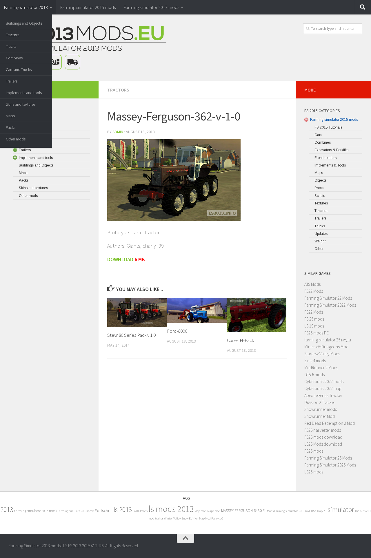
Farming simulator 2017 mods (151, 7)
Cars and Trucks (19, 69)
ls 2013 (123, 509)
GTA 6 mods (314, 374)
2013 (6, 509)
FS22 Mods (313, 291)
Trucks (11, 46)
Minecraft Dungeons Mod (326, 347)
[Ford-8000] (196, 310)
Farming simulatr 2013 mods (76, 511)
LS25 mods (313, 472)
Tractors (12, 34)
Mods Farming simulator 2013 (285, 511)
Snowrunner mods (320, 409)
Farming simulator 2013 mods (35, 510)
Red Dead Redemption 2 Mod (329, 423)
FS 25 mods (314, 319)
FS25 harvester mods (322, 430)
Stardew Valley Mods (322, 353)
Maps (10, 115)
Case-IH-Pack (240, 340)
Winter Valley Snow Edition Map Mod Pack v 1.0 (193, 518)
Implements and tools (24, 92)
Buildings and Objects (24, 23)
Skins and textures (20, 104)
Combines (14, 58)
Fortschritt (104, 510)
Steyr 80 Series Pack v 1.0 (131, 335)
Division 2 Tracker (319, 402)
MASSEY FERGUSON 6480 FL (243, 510)
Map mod (200, 511)
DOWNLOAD (120, 259)
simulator (341, 509)
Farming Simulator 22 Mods (328, 298)
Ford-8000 (177, 331)
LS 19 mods (314, 326)
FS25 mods (313, 451)
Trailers (11, 81)
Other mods (16, 139)
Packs (10, 127)
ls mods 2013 (171, 509)
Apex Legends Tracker (323, 395)
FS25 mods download (323, 437)
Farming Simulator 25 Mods (328, 458)
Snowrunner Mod (319, 416)
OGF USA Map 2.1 (316, 511)
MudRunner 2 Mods (321, 367)
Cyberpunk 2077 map (322, 388)
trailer (159, 518)
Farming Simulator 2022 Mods (330, 305)
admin (117, 131)
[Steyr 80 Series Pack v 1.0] (137, 312)
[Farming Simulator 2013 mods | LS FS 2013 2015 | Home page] (87, 47)
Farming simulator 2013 (26, 7)
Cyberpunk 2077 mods (323, 381)
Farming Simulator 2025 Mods (330, 465)
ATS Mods (312, 284)
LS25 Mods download (323, 444)
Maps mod (213, 511)
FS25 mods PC (316, 333)
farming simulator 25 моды (327, 340)
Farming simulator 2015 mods (88, 7)
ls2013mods (140, 511)
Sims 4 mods (315, 360)
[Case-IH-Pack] (256, 315)
